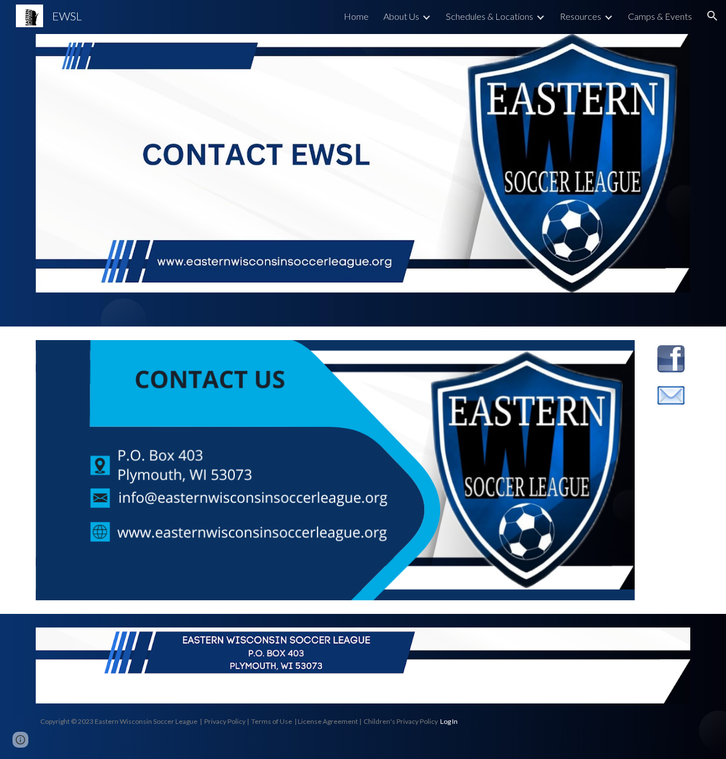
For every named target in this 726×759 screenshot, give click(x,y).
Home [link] (356, 16)
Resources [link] (580, 16)
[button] (712, 15)
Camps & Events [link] (660, 16)
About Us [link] (401, 16)
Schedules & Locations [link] (489, 16)
